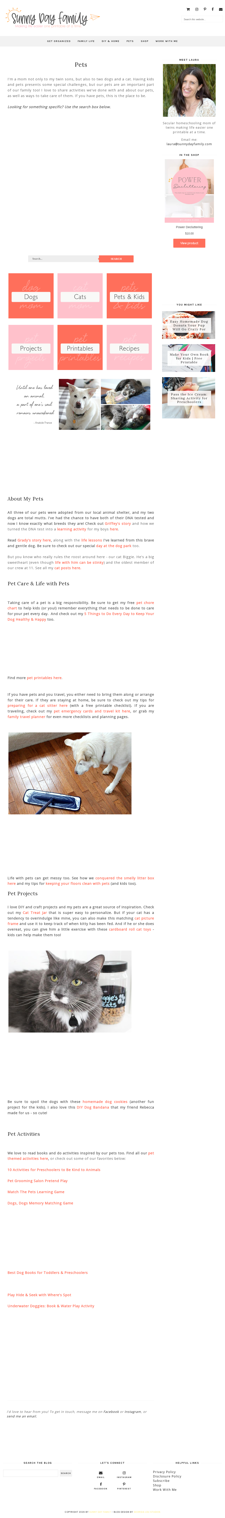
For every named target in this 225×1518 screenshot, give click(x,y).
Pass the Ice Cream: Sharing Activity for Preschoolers (189, 398)
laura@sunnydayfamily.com (189, 144)
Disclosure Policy (167, 1476)
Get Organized (59, 41)
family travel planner (26, 716)
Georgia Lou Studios (147, 1511)
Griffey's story (118, 523)
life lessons (91, 540)
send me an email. (22, 1416)
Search (116, 258)
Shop (145, 41)
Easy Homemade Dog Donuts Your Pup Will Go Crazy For (189, 325)
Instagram (132, 1412)
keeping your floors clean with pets (78, 883)
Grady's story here (34, 540)
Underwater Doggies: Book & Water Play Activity (51, 1306)
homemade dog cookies (105, 1101)
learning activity (71, 529)
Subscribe (161, 1481)
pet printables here (44, 677)
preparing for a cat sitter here (38, 705)
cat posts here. (67, 567)
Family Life (86, 41)
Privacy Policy (164, 1472)
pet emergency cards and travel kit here (92, 711)
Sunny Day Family (100, 1511)
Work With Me (167, 41)
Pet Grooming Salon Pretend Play (38, 1180)
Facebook (111, 1412)
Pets (130, 41)
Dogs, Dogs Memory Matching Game (40, 1203)
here (114, 529)
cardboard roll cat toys (130, 929)
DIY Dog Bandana (93, 1107)
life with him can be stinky (79, 562)
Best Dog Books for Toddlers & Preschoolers (48, 1272)
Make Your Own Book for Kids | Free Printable (189, 358)
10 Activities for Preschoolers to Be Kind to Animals (54, 1169)
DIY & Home (111, 41)
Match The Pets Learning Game (36, 1191)
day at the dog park (113, 545)
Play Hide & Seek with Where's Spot (39, 1294)
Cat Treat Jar (35, 912)
